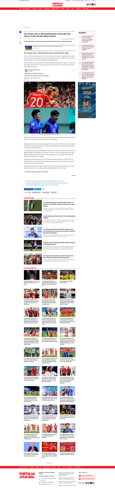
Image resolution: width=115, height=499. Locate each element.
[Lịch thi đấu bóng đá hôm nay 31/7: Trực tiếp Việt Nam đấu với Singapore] (49, 428)
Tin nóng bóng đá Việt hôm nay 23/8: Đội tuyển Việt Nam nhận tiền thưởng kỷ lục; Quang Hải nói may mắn (49, 283)
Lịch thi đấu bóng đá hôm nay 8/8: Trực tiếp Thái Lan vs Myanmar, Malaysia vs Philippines (31, 360)
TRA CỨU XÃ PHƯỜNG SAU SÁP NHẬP (78, 0)
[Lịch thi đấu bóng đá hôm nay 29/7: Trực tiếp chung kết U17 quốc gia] (67, 447)
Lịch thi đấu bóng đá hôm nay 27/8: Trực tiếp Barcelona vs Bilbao (59, 217)
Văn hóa (62, 8)
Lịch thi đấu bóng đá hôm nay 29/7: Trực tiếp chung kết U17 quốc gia (67, 454)
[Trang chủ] (20, 8)
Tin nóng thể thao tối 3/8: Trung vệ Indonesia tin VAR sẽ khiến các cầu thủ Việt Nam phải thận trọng (49, 399)
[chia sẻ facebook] (20, 35)
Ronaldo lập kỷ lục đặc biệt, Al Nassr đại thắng (66, 282)
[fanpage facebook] (88, 4)
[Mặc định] (20, 43)
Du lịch (67, 8)
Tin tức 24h (34, 8)
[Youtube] (93, 0)
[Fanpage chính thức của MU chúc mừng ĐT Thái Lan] (49, 101)
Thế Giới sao (78, 8)
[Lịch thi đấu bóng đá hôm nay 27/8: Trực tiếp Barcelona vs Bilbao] (33, 219)
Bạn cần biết (86, 8)
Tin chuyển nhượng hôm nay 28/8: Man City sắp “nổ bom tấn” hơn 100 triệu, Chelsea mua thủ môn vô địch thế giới (58, 204)
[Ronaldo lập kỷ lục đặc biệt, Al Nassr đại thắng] (67, 275)
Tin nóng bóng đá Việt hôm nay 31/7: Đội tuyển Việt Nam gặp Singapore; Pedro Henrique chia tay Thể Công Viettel (31, 436)
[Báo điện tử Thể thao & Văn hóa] (57, 4)
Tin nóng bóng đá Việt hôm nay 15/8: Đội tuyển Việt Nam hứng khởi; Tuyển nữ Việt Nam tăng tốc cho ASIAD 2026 (49, 302)
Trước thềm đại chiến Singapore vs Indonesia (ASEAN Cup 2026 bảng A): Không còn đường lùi (31, 379)
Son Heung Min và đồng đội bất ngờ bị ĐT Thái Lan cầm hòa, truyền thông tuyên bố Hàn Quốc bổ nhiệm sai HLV (46, 183)
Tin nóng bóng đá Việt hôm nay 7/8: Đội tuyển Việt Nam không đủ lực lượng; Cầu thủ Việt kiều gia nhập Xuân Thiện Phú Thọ (49, 360)
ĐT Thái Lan (53, 192)
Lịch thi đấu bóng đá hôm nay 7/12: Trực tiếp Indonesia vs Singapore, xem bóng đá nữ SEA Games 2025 (87, 39)
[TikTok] (95, 0)
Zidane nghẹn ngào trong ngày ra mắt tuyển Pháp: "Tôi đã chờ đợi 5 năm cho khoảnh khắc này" (31, 455)
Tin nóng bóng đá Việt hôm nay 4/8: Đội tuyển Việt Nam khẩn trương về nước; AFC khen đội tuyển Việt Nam (30, 399)
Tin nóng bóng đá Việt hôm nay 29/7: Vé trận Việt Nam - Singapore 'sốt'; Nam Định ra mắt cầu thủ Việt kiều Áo (49, 455)
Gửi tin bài (88, 0)
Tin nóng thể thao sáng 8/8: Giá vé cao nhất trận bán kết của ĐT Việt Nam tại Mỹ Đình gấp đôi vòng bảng (49, 340)
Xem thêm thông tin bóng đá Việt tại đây (36, 171)
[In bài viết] (20, 38)
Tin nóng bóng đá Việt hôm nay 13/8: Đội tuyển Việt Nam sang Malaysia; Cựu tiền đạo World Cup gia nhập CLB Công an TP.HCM (31, 320)
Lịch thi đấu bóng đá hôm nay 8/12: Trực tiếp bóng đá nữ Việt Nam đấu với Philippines (88, 47)
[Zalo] (95, 4)
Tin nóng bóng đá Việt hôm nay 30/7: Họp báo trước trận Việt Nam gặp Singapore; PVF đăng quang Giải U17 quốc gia (67, 436)
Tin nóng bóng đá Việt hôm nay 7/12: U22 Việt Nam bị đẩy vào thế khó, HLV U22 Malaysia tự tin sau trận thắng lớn (88, 75)
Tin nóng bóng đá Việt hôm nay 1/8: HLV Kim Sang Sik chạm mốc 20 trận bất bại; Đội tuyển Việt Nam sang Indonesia (49, 418)
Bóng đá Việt (47, 8)
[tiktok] (92, 4)
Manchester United (36, 192)
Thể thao (40, 8)
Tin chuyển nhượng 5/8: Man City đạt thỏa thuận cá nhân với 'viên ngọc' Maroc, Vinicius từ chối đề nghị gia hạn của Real (49, 379)
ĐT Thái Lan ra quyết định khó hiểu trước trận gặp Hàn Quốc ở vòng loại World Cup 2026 (42, 184)
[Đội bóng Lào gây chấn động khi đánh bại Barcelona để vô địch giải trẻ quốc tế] (33, 245)
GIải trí (72, 8)
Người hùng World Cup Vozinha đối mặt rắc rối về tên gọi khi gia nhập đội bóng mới (67, 417)
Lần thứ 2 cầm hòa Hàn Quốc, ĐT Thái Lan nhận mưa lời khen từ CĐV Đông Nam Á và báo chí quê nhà (44, 181)
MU (29, 192)
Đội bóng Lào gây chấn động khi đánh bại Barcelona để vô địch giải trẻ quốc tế (59, 243)
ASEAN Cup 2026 (26, 8)
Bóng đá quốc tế (55, 8)
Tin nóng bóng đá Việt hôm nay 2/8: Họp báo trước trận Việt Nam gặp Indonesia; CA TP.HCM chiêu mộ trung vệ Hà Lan (31, 418)
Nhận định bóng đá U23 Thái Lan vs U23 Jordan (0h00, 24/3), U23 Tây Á (47, 46)
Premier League (45, 192)
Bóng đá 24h (26, 27)
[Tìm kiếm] (20, 4)
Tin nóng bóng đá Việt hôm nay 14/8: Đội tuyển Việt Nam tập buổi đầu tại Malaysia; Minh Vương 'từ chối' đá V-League (67, 302)
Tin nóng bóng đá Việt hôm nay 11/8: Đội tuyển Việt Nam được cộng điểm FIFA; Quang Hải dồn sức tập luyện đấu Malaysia (67, 320)
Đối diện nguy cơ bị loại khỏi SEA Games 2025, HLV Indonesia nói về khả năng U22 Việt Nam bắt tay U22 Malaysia (88, 55)
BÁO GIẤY (68, 0)
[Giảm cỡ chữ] (20, 45)
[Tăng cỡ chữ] (20, 41)
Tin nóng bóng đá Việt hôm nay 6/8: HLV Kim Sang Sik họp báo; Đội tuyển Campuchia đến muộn (67, 360)
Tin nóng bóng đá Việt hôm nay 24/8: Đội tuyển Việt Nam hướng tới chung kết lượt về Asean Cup (58, 256)
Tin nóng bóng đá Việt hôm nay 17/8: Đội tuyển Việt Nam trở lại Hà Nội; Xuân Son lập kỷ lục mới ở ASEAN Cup (31, 302)
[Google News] (67, 39)
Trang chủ (21, 27)
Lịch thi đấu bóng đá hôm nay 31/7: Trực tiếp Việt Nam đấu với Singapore (49, 436)
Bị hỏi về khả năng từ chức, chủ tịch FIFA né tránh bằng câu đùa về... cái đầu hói (31, 283)
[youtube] (90, 4)
